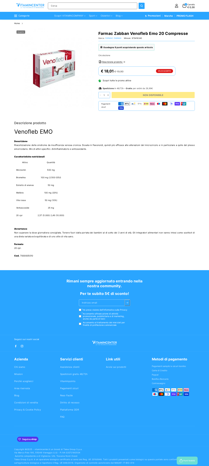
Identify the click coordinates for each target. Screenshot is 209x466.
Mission (18, 374)
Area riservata (22, 388)
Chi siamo (19, 367)
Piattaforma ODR (69, 409)
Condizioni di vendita (26, 402)
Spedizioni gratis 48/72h (74, 374)
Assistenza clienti (69, 367)
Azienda (21, 359)
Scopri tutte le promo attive (117, 80)
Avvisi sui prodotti (116, 367)
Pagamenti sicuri (69, 388)
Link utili (113, 359)
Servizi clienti (71, 359)
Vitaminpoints (67, 381)
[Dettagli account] (176, 6)
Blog (16, 395)
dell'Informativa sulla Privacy (113, 310)
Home (17, 23)
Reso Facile (66, 395)
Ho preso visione (105, 310)
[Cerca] (141, 6)
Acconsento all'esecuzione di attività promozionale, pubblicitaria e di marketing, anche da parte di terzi (103, 316)
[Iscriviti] (127, 303)
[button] (189, 6)
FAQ (62, 416)
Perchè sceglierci (23, 381)
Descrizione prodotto (112, 62)
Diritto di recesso (69, 402)
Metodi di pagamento (169, 359)
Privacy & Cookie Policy (27, 409)
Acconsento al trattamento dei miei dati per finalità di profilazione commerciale (104, 323)
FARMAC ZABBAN (113, 38)
